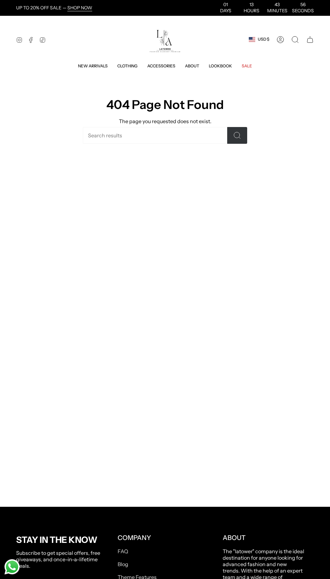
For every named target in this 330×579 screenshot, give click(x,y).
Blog (123, 564)
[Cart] (310, 39)
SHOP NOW (79, 8)
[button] (92, 66)
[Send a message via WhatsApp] (12, 567)
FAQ (123, 551)
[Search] (237, 135)
